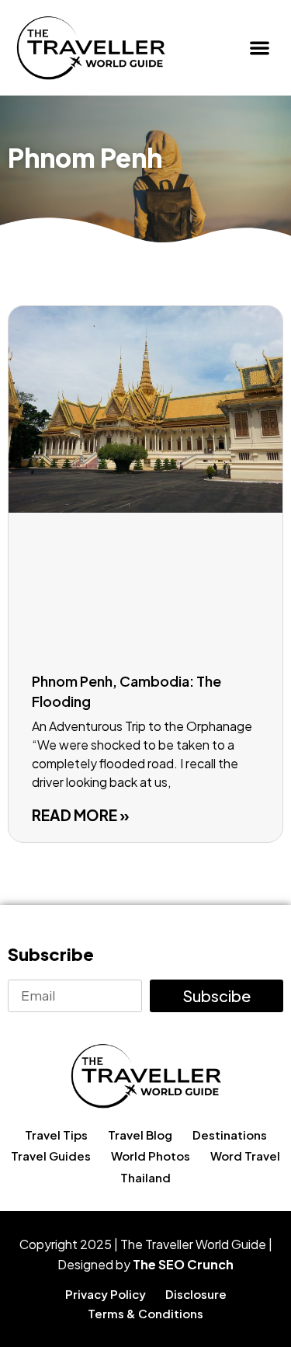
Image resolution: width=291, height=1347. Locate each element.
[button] (260, 48)
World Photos (150, 1155)
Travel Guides (51, 1155)
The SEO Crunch (183, 1264)
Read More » (81, 815)
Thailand (145, 1177)
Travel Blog (140, 1134)
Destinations (229, 1134)
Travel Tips (56, 1134)
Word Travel (245, 1155)
